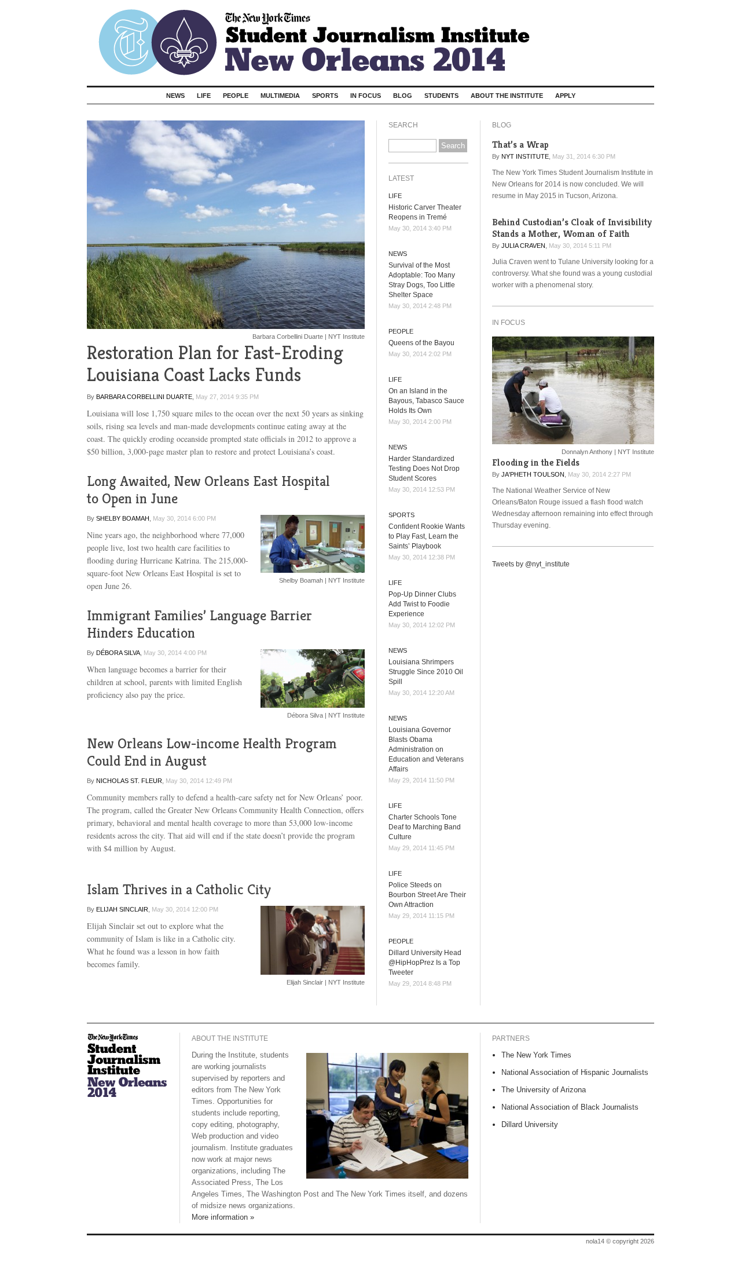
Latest (401, 178)
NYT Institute (525, 156)
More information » (223, 1217)
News (175, 95)
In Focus (365, 95)
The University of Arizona (543, 1089)
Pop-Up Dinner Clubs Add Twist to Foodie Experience (422, 604)
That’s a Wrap (520, 144)
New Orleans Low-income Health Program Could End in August (212, 752)
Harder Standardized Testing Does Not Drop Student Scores (424, 468)
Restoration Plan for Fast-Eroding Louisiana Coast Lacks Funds (215, 363)
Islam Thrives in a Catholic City (179, 889)
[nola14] (370, 38)
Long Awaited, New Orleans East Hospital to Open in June (208, 489)
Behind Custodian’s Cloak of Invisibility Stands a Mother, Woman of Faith (572, 228)
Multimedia (280, 95)
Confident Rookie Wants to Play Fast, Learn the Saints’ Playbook (426, 536)
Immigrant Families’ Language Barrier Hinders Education (199, 624)
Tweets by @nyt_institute (531, 564)
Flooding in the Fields (535, 462)
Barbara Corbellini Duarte (144, 396)
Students (441, 95)
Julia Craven (523, 245)
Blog (402, 95)
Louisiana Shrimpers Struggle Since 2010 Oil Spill (425, 672)
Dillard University (529, 1124)
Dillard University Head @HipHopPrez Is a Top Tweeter (424, 962)
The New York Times (536, 1055)
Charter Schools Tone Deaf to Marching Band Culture (424, 827)
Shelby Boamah (122, 518)
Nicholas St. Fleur (129, 780)
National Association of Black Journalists (570, 1107)
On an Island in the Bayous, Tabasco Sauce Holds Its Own (426, 401)
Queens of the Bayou (421, 343)
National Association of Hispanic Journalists (574, 1072)
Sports (325, 95)
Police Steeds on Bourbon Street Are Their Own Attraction (427, 895)
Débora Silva (118, 652)
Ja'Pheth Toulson (532, 474)
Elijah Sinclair (122, 909)
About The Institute (507, 95)
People (235, 95)
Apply (565, 95)
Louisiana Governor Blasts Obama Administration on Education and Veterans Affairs (426, 749)
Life (204, 95)
